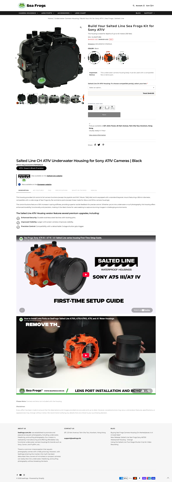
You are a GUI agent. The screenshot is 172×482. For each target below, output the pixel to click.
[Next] (84, 58)
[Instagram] (24, 475)
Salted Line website (54, 176)
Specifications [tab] (61, 190)
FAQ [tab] (49, 190)
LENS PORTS (46, 13)
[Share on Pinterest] (103, 145)
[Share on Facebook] (95, 145)
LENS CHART (80, 13)
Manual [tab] (94, 190)
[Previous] (16, 58)
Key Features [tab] (38, 190)
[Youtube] (20, 475)
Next (104, 115)
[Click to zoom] (81, 27)
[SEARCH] (133, 6)
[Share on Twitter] (99, 145)
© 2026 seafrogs (22, 478)
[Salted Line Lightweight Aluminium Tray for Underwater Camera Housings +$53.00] (107, 107)
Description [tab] (24, 190)
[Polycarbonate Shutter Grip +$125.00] (101, 107)
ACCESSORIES (63, 13)
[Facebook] (17, 475)
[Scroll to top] (168, 478)
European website (44, 184)
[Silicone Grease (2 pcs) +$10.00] (96, 107)
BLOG (138, 13)
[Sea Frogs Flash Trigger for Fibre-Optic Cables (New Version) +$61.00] (112, 107)
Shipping (91, 44)
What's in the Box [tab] (79, 190)
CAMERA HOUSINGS (27, 13)
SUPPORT (148, 13)
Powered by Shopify (36, 478)
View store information (97, 135)
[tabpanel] (86, 293)
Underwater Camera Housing (67, 18)
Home (50, 18)
